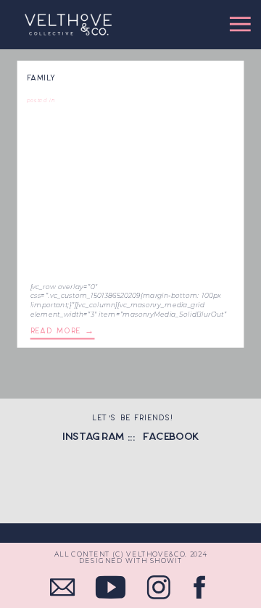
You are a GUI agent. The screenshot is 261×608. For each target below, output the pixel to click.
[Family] (130, 192)
